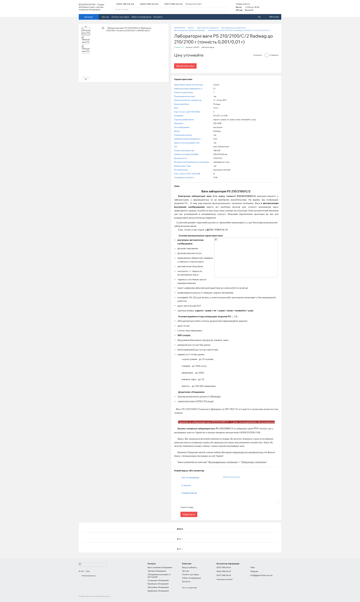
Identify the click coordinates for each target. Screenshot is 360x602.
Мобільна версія (88, 576)
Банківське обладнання (158, 584)
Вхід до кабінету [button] (189, 567)
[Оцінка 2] (202, 507)
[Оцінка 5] (215, 507)
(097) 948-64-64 (174, 4)
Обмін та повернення (141, 17)
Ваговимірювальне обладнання (223, 462)
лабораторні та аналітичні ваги (248, 452)
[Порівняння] (271, 7)
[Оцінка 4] (211, 507)
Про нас (105, 17)
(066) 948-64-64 (149, 4)
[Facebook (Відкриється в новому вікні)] (166, 17)
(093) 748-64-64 (125, 4)
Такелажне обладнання (158, 587)
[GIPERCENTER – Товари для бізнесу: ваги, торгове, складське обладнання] (93, 564)
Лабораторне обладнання (253, 462)
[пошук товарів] (224, 9)
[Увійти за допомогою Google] (247, 477)
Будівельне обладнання (158, 591)
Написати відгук (208, 47)
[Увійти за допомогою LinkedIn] (252, 477)
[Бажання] (279, 7)
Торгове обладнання (157, 571)
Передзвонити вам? (193, 4)
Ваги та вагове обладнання (160, 567)
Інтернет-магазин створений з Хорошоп (94, 596)
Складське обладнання (158, 580)
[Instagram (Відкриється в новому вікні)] (169, 17)
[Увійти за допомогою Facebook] (243, 477)
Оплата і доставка (120, 17)
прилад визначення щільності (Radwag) (198, 396)
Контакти (157, 17)
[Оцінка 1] (197, 507)
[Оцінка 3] (206, 507)
